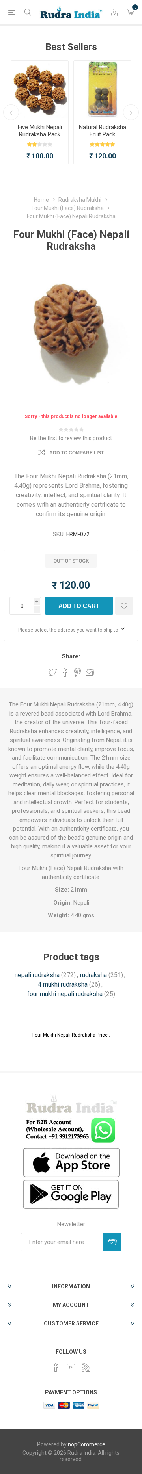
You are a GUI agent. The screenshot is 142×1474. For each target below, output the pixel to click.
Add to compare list (76, 452)
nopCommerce (86, 1444)
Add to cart (78, 605)
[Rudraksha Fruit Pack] (102, 89)
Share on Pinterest (77, 672)
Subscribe (112, 1242)
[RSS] (86, 1367)
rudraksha (93, 975)
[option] (39, 112)
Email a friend (90, 672)
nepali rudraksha (37, 975)
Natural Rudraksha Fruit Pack (102, 131)
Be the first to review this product (71, 438)
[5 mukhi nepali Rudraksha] (39, 89)
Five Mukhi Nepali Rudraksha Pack (40, 131)
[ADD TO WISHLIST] (124, 606)
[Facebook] (56, 1367)
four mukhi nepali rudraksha (65, 994)
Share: (71, 656)
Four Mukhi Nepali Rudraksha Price (70, 1035)
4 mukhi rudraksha (63, 984)
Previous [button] (11, 112)
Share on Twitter (52, 672)
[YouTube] (71, 1367)
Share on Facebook (65, 672)
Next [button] (131, 112)
